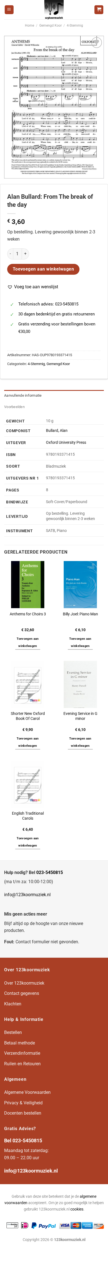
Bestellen (13, 1032)
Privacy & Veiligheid (23, 1102)
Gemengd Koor (50, 25)
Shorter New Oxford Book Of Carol (28, 716)
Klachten (12, 1003)
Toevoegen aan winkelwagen (43, 269)
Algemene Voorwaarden (27, 1092)
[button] (32, 286)
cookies (76, 1209)
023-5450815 (49, 872)
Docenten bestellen (22, 1113)
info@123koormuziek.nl (27, 894)
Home (29, 25)
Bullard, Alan (57, 430)
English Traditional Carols (28, 815)
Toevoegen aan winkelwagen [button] (27, 642)
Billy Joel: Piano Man (80, 614)
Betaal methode (19, 1043)
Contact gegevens (21, 993)
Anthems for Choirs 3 (28, 614)
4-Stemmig (75, 25)
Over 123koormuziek (24, 983)
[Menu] (9, 9)
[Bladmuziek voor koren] (54, 9)
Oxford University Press (66, 442)
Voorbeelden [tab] (14, 407)
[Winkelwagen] (98, 9)
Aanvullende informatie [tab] (23, 395)
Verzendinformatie (22, 1053)
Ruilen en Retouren (22, 1063)
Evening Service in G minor (80, 716)
